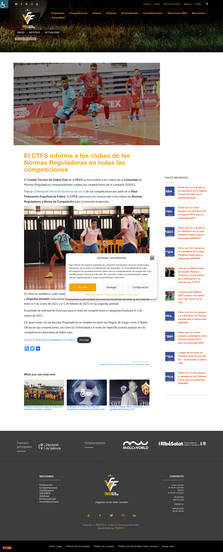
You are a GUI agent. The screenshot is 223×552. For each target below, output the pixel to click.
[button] (152, 258)
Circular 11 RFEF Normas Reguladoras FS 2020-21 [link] (49, 340)
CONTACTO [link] (179, 504)
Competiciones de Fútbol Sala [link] (114, 364)
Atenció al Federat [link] (171, 4)
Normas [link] (140, 364)
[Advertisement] (186, 118)
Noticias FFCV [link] (86, 137)
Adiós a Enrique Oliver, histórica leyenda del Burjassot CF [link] (125, 408)
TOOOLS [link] (119, 528)
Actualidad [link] (73, 137)
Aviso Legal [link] (132, 294)
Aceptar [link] (82, 287)
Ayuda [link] (157, 4)
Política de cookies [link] (94, 294)
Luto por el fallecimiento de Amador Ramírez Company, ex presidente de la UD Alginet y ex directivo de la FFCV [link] (191, 275)
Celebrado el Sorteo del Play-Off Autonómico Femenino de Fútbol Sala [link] (86, 408)
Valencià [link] (187, 4)
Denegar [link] (111, 287)
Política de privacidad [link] (115, 294)
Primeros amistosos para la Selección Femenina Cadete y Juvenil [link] (43, 408)
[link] (4, 4)
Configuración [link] (140, 287)
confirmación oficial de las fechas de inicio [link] (59, 191)
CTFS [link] (133, 364)
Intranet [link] (147, 4)
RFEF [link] (147, 364)
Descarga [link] (84, 340)
